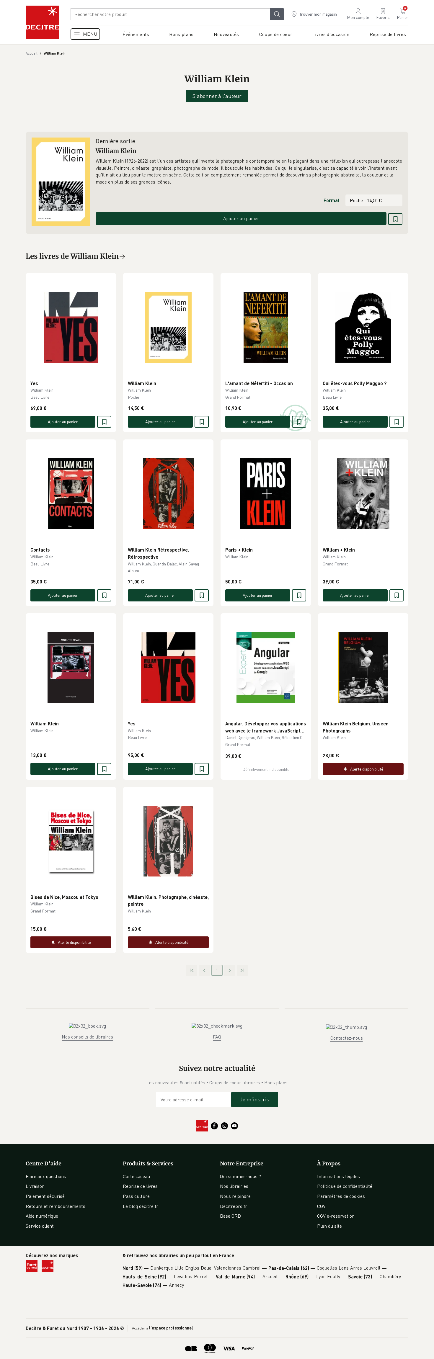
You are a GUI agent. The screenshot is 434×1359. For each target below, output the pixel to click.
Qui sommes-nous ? (240, 1176)
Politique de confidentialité (344, 1186)
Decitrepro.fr (233, 1206)
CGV (321, 1206)
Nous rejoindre (235, 1196)
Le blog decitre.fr (140, 1206)
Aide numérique (42, 1216)
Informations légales (338, 1176)
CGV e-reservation (336, 1216)
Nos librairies (234, 1186)
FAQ (217, 1037)
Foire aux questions (46, 1176)
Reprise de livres (140, 1186)
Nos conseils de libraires (87, 1037)
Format (332, 200)
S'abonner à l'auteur (217, 96)
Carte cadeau (136, 1176)
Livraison (35, 1186)
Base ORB (230, 1216)
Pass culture (136, 1196)
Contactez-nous (346, 1038)
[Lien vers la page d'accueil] (42, 22)
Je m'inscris (254, 1099)
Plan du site (329, 1226)
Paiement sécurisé (45, 1196)
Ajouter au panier (241, 218)
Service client (40, 1226)
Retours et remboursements (55, 1206)
